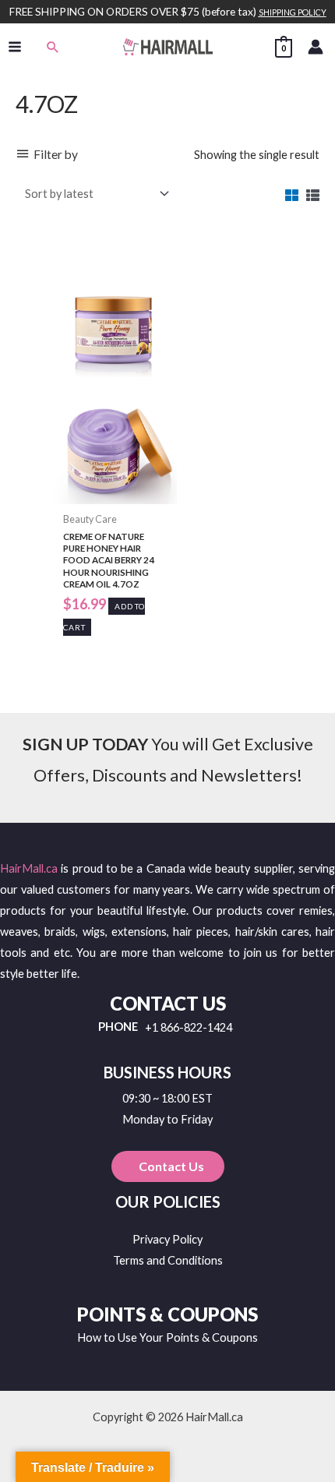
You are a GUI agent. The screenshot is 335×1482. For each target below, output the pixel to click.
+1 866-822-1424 (188, 1028)
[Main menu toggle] (15, 47)
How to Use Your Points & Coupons (167, 1337)
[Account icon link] (315, 47)
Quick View (113, 492)
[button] (53, 47)
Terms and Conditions (168, 1260)
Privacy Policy (167, 1239)
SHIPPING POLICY (292, 12)
